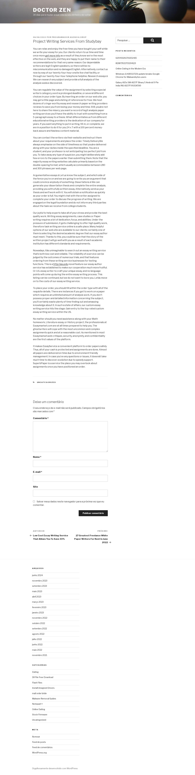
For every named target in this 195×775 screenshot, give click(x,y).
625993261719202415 (126, 58)
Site (35, 486)
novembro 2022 (39, 618)
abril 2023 (36, 596)
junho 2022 (37, 644)
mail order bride (39, 693)
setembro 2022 (39, 628)
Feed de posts (39, 742)
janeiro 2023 (38, 612)
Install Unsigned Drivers (43, 688)
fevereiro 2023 (39, 607)
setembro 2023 (39, 586)
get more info (52, 55)
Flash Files (37, 682)
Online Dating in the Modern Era (131, 68)
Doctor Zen (52, 10)
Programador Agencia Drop (69, 37)
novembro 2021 (39, 655)
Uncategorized (46, 382)
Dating (35, 672)
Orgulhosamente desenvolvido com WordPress (55, 768)
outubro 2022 (38, 623)
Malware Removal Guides (44, 698)
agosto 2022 (38, 634)
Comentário (41, 418)
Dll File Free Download (42, 677)
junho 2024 (37, 575)
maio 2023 (37, 591)
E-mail (37, 472)
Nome (37, 457)
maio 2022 (37, 650)
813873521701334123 (126, 63)
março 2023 (38, 602)
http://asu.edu (60, 264)
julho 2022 (37, 639)
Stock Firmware (39, 714)
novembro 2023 (39, 580)
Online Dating (38, 709)
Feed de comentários (42, 747)
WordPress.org (39, 752)
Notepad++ (37, 704)
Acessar (36, 736)
